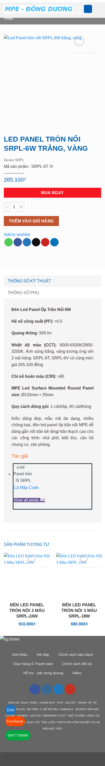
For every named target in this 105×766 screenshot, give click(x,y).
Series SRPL (14, 160)
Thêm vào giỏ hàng (31, 221)
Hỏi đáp (43, 654)
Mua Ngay (52, 193)
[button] (80, 9)
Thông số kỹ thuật (29, 281)
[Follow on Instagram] (46, 689)
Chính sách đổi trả (77, 664)
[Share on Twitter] (27, 242)
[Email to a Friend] (36, 242)
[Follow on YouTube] (70, 689)
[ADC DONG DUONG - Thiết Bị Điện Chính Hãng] (39, 8)
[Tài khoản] (88, 9)
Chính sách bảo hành (75, 654)
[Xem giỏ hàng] (98, 9)
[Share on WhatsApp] (8, 242)
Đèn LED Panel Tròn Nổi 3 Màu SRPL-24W (27, 610)
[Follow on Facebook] (35, 689)
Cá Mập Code (26, 487)
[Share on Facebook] (18, 242)
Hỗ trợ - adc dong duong (43, 673)
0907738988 (18, 735)
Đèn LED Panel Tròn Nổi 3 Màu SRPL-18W (79, 610)
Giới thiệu (20, 654)
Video (77, 673)
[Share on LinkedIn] (54, 242)
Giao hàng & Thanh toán (33, 664)
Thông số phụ (23, 293)
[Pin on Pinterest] (45, 242)
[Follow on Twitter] (58, 689)
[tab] (52, 281)
